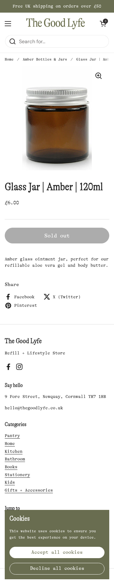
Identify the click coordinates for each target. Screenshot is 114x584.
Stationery (17, 474)
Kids (10, 482)
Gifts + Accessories (29, 490)
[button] (103, 23)
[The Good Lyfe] (55, 23)
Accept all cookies (57, 552)
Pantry (12, 435)
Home (9, 59)
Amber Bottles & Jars (45, 59)
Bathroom (15, 459)
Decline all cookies (57, 568)
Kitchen (13, 451)
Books (11, 466)
